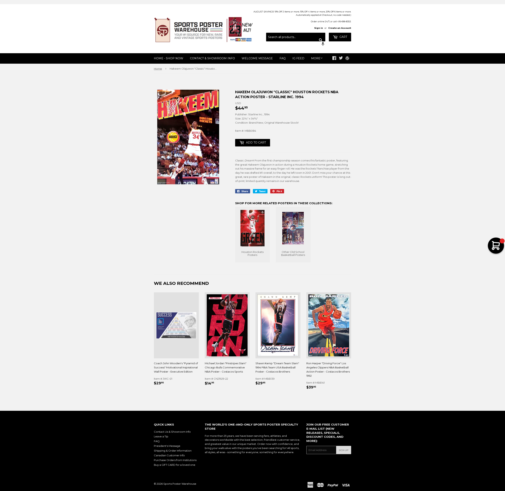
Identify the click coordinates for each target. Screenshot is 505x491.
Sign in (318, 28)
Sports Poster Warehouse (179, 483)
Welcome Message (257, 58)
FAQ (283, 58)
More (315, 58)
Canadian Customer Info (169, 455)
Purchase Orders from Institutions (175, 460)
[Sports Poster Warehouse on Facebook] (334, 58)
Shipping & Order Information (173, 450)
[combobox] (295, 37)
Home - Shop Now (168, 58)
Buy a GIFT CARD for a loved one (174, 464)
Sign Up (344, 450)
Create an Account (339, 28)
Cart (343, 37)
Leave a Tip (161, 436)
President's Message (167, 445)
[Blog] (347, 58)
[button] (295, 44)
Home (158, 68)
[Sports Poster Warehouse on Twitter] (341, 58)
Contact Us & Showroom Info (172, 431)
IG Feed (298, 58)
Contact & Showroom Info (212, 58)
